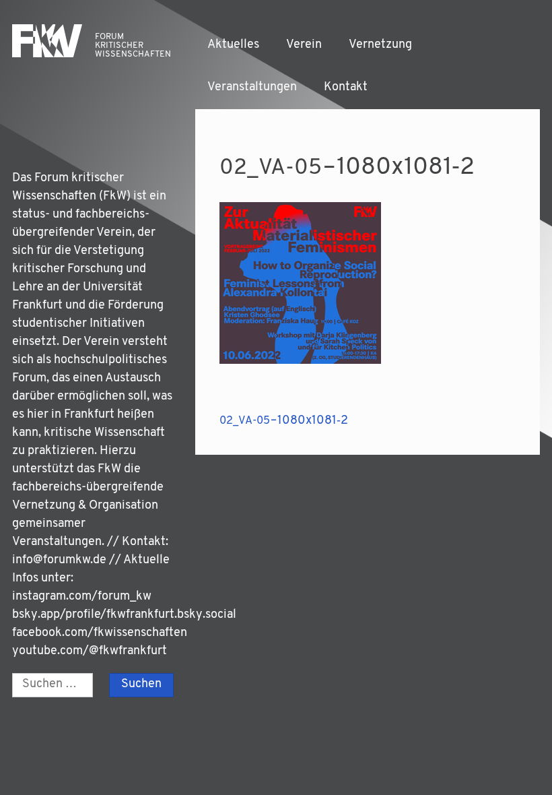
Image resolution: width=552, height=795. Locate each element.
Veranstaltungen (252, 88)
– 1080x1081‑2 (283, 421)
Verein (304, 45)
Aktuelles (233, 45)
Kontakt (346, 88)
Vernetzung (380, 45)
